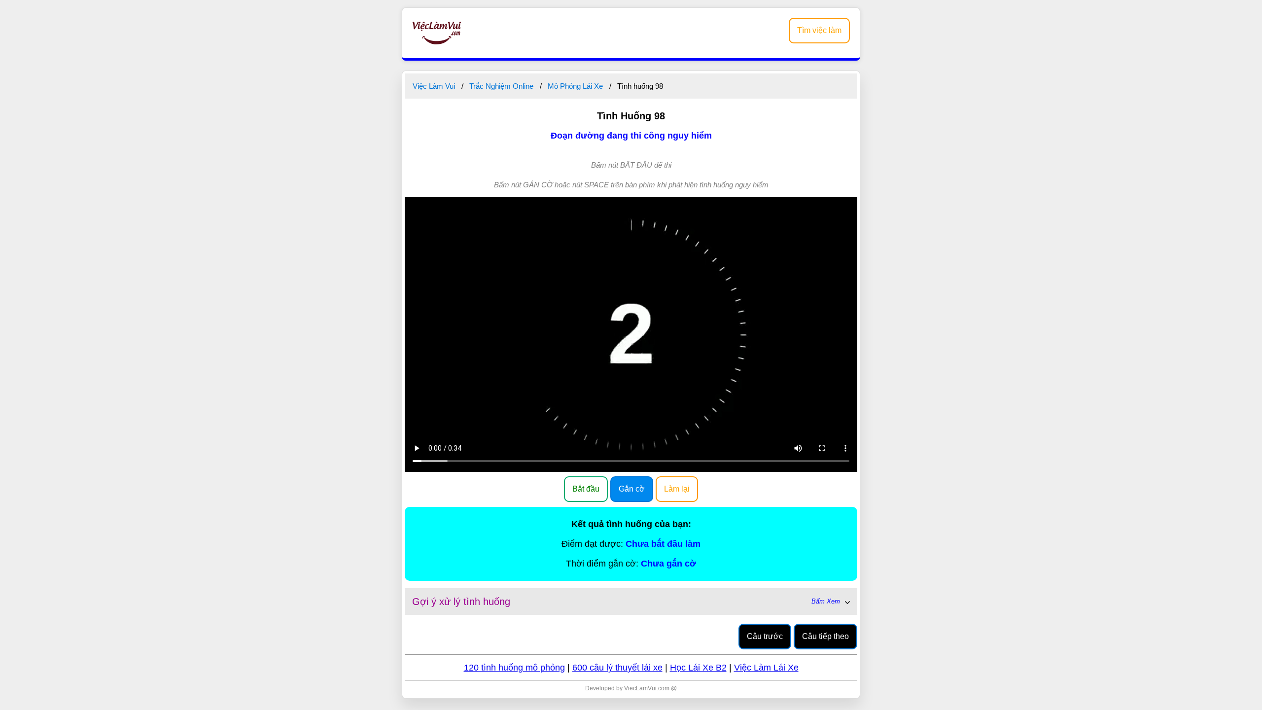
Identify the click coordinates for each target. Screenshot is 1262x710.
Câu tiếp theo (825, 636)
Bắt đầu (585, 489)
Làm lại (677, 489)
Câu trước (765, 636)
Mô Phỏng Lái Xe (575, 86)
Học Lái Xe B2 (698, 668)
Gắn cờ (632, 489)
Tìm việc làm (819, 30)
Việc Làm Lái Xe (766, 668)
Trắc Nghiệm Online (501, 86)
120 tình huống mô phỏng (514, 668)
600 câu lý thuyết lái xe (617, 668)
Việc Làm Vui (434, 86)
